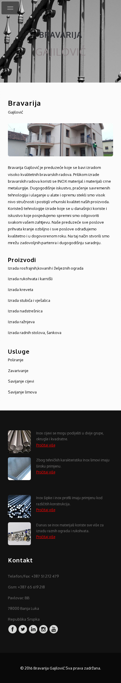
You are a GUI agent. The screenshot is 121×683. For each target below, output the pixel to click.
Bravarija (60, 34)
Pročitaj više (45, 445)
